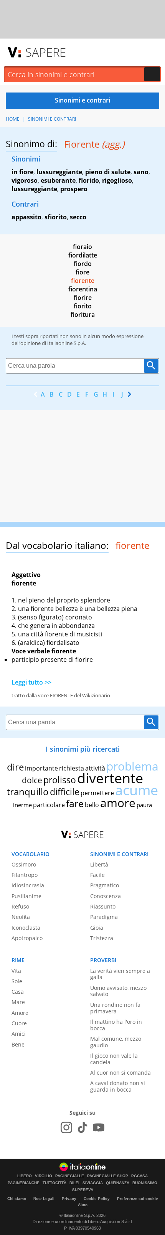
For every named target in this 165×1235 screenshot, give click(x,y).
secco (78, 217)
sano (141, 172)
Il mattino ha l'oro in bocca (116, 1025)
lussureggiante (59, 172)
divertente (110, 778)
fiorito (83, 306)
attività (95, 768)
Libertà (99, 864)
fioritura (83, 314)
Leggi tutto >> (31, 682)
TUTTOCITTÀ (54, 1183)
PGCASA (139, 1176)
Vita (16, 970)
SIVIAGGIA (92, 1183)
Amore (20, 1012)
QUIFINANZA (117, 1183)
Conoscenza (105, 896)
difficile (64, 792)
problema (132, 766)
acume (136, 790)
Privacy (69, 1198)
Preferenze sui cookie (137, 1198)
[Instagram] (66, 1127)
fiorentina (82, 289)
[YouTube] (99, 1127)
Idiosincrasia (28, 885)
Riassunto (103, 906)
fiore (82, 272)
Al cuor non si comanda (120, 1072)
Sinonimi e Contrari (52, 119)
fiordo (83, 263)
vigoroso (25, 180)
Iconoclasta (26, 927)
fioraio (82, 246)
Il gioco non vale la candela (114, 1059)
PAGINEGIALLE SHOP (107, 1176)
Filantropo (25, 874)
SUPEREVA (82, 1190)
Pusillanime (26, 896)
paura (144, 805)
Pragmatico (104, 885)
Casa (18, 991)
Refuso (20, 906)
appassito (26, 217)
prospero (73, 189)
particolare (49, 805)
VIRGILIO (43, 1176)
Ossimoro (24, 864)
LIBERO (24, 1176)
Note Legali (43, 1198)
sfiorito (56, 217)
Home (13, 119)
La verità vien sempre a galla (120, 974)
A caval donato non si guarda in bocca (117, 1086)
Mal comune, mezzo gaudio (115, 1042)
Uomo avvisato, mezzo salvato (118, 991)
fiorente (82, 280)
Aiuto (82, 1205)
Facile (97, 874)
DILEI (74, 1183)
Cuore (19, 1023)
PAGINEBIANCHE (24, 1183)
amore (117, 803)
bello (92, 805)
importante (41, 768)
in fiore (22, 172)
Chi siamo (16, 1198)
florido (89, 180)
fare (75, 803)
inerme (22, 805)
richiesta (71, 768)
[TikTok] (82, 1127)
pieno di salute (107, 172)
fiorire (83, 297)
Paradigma (104, 916)
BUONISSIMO (144, 1183)
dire (15, 767)
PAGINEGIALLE (69, 1176)
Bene (18, 1044)
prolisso (59, 780)
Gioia (96, 927)
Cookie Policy (97, 1198)
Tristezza (101, 938)
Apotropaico (27, 938)
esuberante (58, 180)
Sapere (45, 52)
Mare (18, 1002)
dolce (32, 780)
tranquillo (28, 791)
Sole (17, 981)
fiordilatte (82, 255)
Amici (19, 1033)
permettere (97, 793)
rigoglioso (117, 180)
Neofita (21, 916)
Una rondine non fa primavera (115, 1008)
